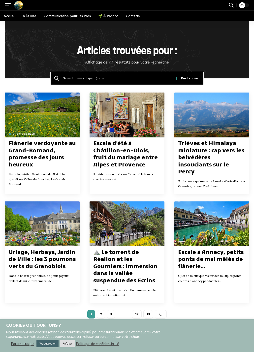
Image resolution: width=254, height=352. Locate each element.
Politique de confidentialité (97, 344)
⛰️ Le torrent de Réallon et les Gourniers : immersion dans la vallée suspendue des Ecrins (125, 267)
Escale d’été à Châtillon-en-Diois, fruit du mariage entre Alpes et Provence (125, 154)
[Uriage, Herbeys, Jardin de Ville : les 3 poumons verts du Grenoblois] (42, 223)
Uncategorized (24, 134)
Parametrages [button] (22, 344)
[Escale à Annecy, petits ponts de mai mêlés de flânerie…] (211, 223)
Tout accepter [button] (47, 343)
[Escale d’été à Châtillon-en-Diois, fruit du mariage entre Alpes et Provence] (127, 115)
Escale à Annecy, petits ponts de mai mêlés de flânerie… (211, 259)
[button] (9, 5)
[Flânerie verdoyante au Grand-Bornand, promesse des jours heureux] (42, 115)
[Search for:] (117, 78)
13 (148, 314)
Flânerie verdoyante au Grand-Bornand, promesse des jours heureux (42, 154)
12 (136, 314)
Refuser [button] (67, 343)
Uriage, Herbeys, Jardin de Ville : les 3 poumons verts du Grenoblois (42, 259)
